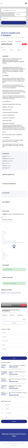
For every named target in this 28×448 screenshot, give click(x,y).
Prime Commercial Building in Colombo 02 (18, 393)
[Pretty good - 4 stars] (6, 280)
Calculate (14, 421)
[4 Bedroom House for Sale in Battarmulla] (14, 309)
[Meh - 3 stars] (5, 280)
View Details (14, 323)
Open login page (13, 283)
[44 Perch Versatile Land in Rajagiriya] (4, 367)
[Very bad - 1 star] (3, 280)
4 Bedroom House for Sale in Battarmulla (15, 386)
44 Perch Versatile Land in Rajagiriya (10, 34)
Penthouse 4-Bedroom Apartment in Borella (17, 372)
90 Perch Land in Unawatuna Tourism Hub (17, 379)
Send (14, 358)
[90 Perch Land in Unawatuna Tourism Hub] (4, 381)
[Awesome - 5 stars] (7, 280)
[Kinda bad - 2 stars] (4, 280)
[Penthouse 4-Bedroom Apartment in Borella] (4, 374)
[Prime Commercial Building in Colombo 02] (4, 395)
